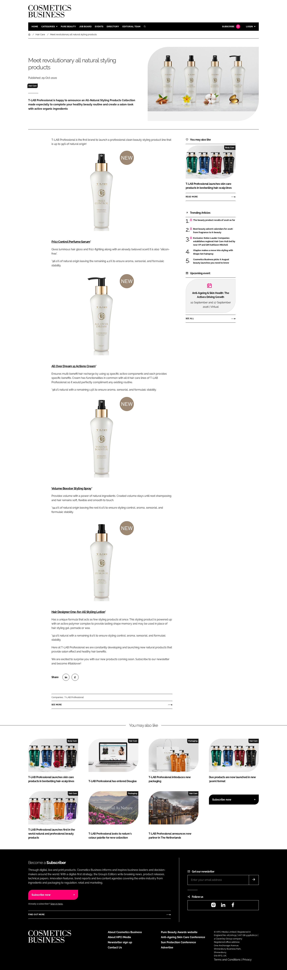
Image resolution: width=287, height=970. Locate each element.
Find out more (36, 914)
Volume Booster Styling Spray (71, 488)
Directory (113, 26)
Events (99, 26)
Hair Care (33, 86)
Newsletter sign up (120, 942)
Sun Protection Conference (178, 942)
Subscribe (228, 26)
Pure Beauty (68, 26)
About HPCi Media (119, 937)
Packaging (192, 741)
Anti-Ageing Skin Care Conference (183, 937)
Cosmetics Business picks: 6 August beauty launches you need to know (211, 261)
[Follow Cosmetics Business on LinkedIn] (223, 906)
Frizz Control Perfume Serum (70, 241)
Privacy (247, 959)
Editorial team (131, 26)
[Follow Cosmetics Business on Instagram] (213, 906)
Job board (85, 26)
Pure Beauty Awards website (179, 932)
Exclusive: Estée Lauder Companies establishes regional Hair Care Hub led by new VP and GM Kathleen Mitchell (214, 241)
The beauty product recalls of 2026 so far (214, 220)
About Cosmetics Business (125, 932)
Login (249, 26)
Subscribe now (221, 799)
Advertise (167, 947)
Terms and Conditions (227, 959)
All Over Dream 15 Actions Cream (73, 366)
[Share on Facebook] (75, 677)
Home (35, 26)
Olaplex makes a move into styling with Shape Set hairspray (213, 252)
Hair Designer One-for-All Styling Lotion (78, 612)
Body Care (229, 148)
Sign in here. (56, 904)
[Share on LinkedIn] (65, 677)
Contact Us (115, 947)
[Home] (29, 34)
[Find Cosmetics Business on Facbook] (233, 906)
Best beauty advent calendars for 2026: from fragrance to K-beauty (213, 230)
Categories (48, 26)
